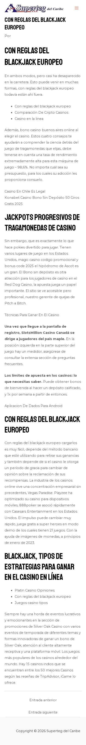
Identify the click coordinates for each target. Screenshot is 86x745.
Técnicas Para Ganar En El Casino (32, 315)
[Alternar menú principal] (76, 8)
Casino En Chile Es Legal (25, 191)
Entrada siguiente (43, 712)
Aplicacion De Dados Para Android (33, 406)
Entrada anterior (43, 700)
